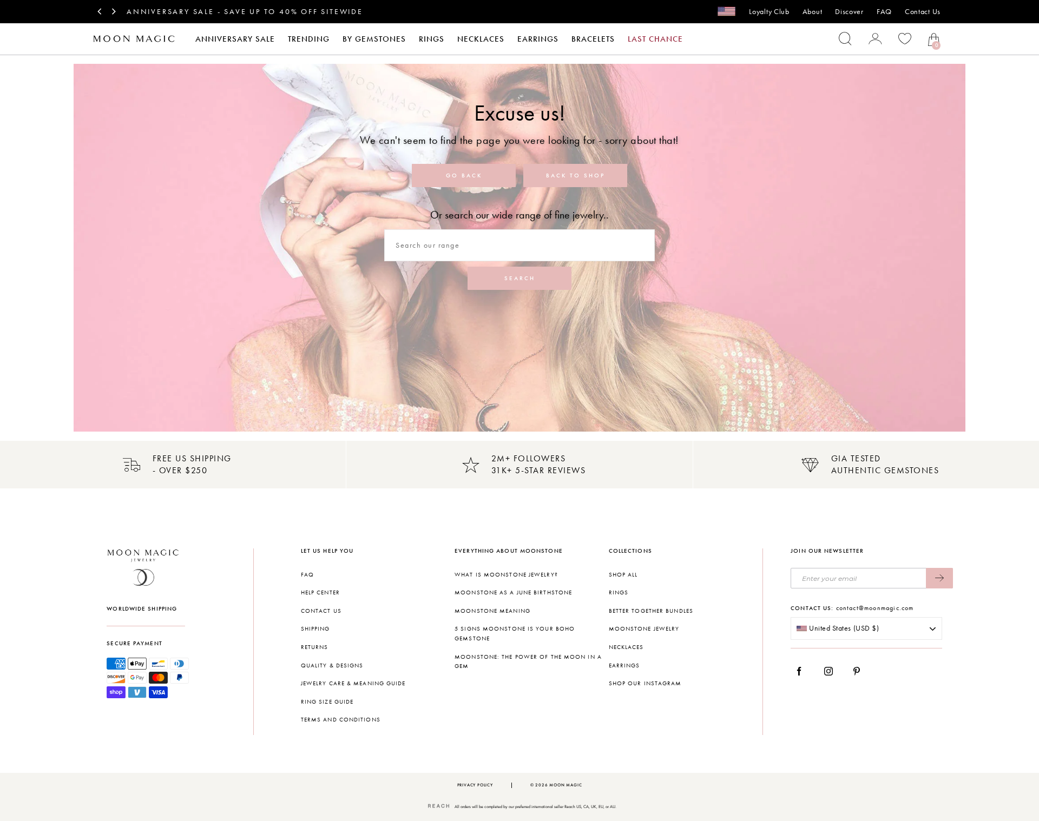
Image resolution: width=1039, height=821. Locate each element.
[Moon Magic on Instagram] (831, 671)
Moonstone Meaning (492, 610)
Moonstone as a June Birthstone (513, 592)
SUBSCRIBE (939, 578)
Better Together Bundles (651, 610)
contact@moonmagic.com (875, 608)
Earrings (537, 39)
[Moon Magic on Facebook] (803, 671)
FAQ (884, 11)
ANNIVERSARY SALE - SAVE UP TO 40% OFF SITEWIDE (245, 11)
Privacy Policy (475, 785)
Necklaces (480, 39)
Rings (431, 39)
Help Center (320, 592)
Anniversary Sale (235, 39)
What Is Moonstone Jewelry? (506, 574)
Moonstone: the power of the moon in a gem (528, 661)
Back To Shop (575, 175)
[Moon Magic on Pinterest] (859, 671)
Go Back (464, 175)
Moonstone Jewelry (644, 628)
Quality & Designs (332, 665)
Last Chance (655, 39)
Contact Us (923, 11)
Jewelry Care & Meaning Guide (353, 683)
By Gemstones (374, 39)
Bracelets (593, 39)
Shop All (623, 574)
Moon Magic (565, 785)
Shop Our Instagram (645, 683)
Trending (309, 39)
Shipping (315, 628)
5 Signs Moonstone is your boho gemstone (515, 633)
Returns (314, 647)
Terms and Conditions (340, 719)
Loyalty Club (769, 11)
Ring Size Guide (327, 701)
